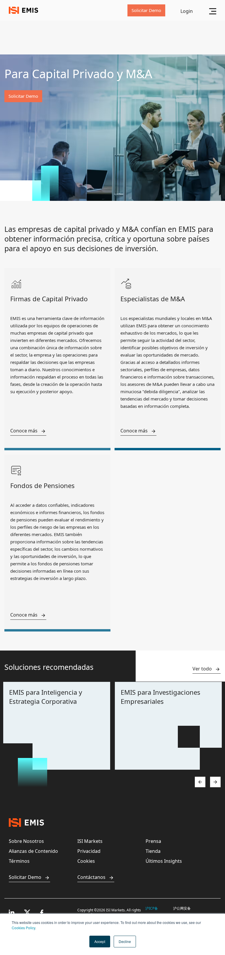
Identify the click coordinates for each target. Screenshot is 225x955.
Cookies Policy (23, 927)
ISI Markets (90, 841)
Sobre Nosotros (26, 841)
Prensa (153, 841)
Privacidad (88, 851)
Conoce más (24, 430)
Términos (19, 861)
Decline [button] (125, 941)
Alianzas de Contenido (33, 851)
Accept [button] (99, 941)
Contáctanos (91, 877)
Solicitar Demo (25, 877)
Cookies (86, 861)
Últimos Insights (164, 861)
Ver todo (202, 668)
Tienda (153, 851)
